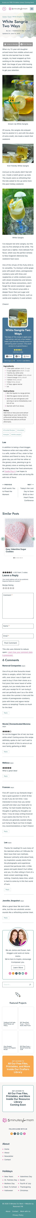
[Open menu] (32, 8)
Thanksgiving (25, 1187)
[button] (15, 350)
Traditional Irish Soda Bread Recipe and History (9, 1024)
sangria (6, 434)
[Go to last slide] (3, 539)
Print (10, 356)
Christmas (24, 1190)
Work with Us (25, 1211)
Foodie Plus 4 (9, 471)
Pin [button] (18, 356)
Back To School (10, 1187)
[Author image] (3, 30)
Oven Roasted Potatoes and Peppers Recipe (10, 1047)
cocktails (20, 430)
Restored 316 (18, 1206)
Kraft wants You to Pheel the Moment (8, 489)
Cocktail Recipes (9, 430)
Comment (7, 595)
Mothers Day (9, 1183)
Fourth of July (25, 1183)
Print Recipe (27, 44)
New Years (8, 1177)
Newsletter (8, 1156)
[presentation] (19, 533)
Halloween (8, 1190)
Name (6, 626)
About (6, 1153)
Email (6, 636)
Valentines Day (26, 1177)
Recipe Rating (7, 585)
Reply (6, 713)
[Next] (33, 539)
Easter (22, 1180)
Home (6, 1149)
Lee (9, 31)
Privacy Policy (18, 1215)
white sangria (16, 434)
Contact (7, 1160)
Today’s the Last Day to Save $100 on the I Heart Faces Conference (27, 492)
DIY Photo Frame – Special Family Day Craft (25, 1047)
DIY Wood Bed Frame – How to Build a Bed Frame (25, 1024)
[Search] (30, 984)
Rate (27, 356)
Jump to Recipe (12, 44)
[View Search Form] (4, 9)
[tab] (15, 557)
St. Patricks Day (10, 1180)
